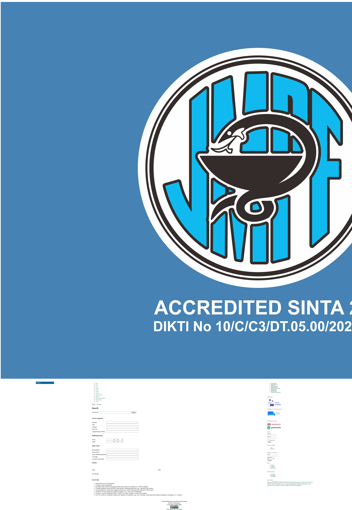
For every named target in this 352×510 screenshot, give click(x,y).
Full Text (94, 429)
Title (93, 425)
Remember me (272, 440)
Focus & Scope (273, 383)
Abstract (94, 427)
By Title (272, 466)
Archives (97, 393)
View (272, 447)
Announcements (99, 394)
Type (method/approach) (99, 454)
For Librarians (273, 476)
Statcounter (169, 509)
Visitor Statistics (274, 391)
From (93, 439)
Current (97, 391)
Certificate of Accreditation (276, 392)
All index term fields (98, 459)
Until (93, 442)
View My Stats (177, 509)
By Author (273, 465)
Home (97, 383)
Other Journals (273, 467)
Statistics (97, 396)
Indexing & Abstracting (100, 397)
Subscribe (272, 448)
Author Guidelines (274, 384)
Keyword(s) (95, 452)
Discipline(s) (95, 450)
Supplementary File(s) (98, 431)
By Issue (272, 464)
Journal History (99, 399)
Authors (94, 422)
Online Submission (274, 386)
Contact (97, 401)
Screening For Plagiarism (275, 388)
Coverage (95, 457)
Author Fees (273, 385)
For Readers (273, 474)
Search (97, 389)
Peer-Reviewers (273, 390)
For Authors (273, 475)
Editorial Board (273, 389)
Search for (95, 412)
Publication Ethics (274, 387)
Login (97, 386)
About (97, 384)
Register (97, 388)
